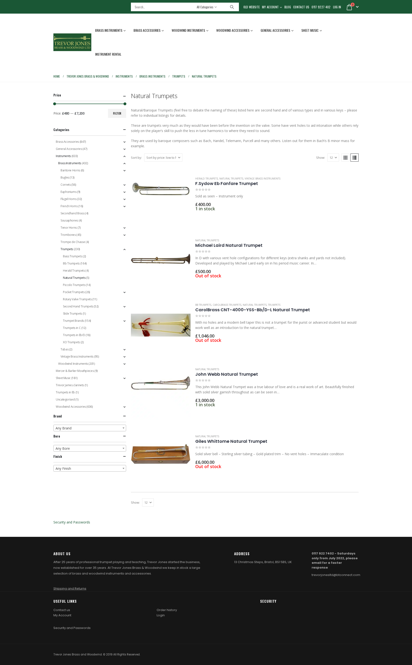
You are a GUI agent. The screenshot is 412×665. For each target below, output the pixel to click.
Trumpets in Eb (65, 392)
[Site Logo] (72, 42)
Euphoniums (68, 192)
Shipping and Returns (69, 588)
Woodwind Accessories (232, 30)
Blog (287, 7)
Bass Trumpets (72, 256)
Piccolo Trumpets (74, 285)
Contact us (61, 610)
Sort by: (136, 157)
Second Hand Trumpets (78, 306)
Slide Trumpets (72, 313)
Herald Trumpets (206, 178)
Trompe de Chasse (73, 242)
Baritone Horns (70, 170)
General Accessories (275, 30)
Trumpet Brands (73, 321)
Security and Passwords (71, 522)
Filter (117, 113)
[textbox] (90, 428)
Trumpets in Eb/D (74, 335)
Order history (167, 610)
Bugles (65, 177)
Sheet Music (310, 30)
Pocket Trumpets (74, 292)
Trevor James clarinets (70, 385)
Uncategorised (65, 399)
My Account (270, 7)
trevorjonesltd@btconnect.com (336, 575)
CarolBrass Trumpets (227, 304)
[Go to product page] (161, 196)
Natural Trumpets (231, 178)
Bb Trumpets (203, 304)
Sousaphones (69, 220)
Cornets (66, 185)
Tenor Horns (69, 228)
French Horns (69, 206)
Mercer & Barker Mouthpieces (75, 371)
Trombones (68, 235)
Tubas (64, 349)
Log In (337, 7)
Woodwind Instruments (188, 30)
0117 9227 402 (321, 7)
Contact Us (301, 7)
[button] (345, 157)
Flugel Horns (69, 199)
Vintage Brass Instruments (262, 178)
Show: (320, 157)
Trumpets (274, 304)
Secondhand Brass (72, 213)
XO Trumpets (71, 342)
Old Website (251, 7)
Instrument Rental (108, 54)
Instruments (63, 156)
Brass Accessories (147, 30)
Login (161, 615)
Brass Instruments (108, 30)
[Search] (232, 7)
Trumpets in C (72, 328)
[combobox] (89, 428)
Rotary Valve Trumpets (77, 299)
